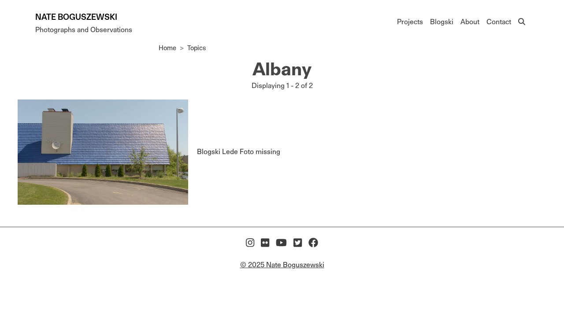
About (469, 22)
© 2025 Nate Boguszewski (282, 265)
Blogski (441, 22)
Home (167, 48)
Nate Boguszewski (76, 17)
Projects (410, 22)
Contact (498, 22)
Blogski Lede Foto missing (238, 151)
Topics (196, 48)
